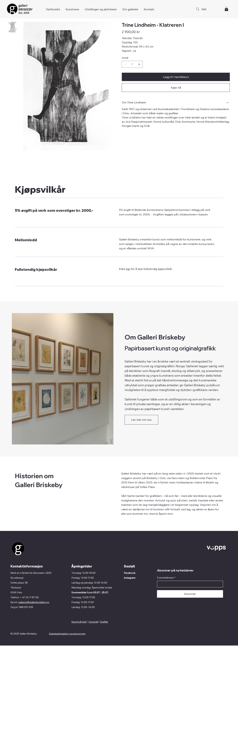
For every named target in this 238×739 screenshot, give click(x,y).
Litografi (93, 621)
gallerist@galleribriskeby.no (33, 602)
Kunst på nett (79, 621)
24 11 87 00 (32, 597)
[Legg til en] (139, 64)
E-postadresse (166, 577)
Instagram (130, 577)
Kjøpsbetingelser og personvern (67, 633)
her (128, 269)
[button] (226, 9)
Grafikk (104, 621)
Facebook (129, 572)
